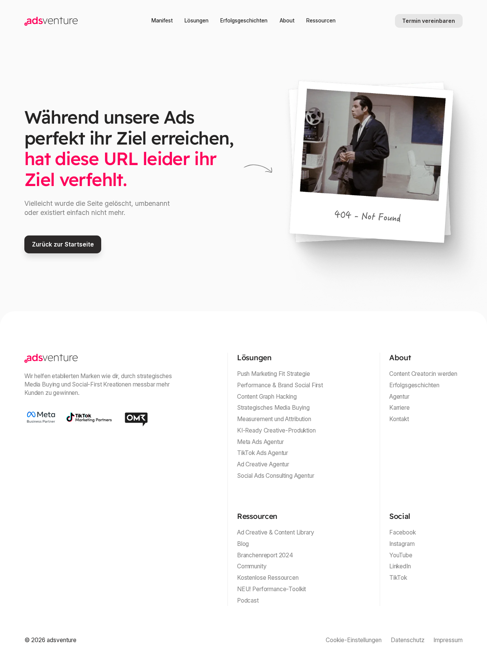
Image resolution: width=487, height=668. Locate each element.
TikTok (398, 577)
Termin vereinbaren (428, 21)
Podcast (248, 600)
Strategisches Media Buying (273, 407)
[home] (70, 21)
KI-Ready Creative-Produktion (276, 430)
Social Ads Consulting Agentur (275, 475)
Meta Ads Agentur (260, 441)
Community (252, 566)
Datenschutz (408, 640)
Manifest (162, 20)
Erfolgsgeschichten (243, 20)
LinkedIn (400, 566)
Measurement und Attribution (274, 419)
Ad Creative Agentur (263, 464)
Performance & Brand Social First (280, 385)
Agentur (399, 396)
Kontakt (399, 419)
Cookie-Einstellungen (354, 640)
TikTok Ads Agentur (262, 452)
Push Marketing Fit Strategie (273, 373)
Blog (243, 543)
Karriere (399, 407)
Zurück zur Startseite (63, 244)
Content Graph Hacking (267, 396)
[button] (196, 20)
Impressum (448, 640)
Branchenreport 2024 (265, 555)
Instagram (402, 543)
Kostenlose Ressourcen (268, 577)
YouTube (400, 555)
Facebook (402, 532)
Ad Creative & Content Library (275, 532)
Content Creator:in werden (423, 373)
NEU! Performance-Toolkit (271, 589)
